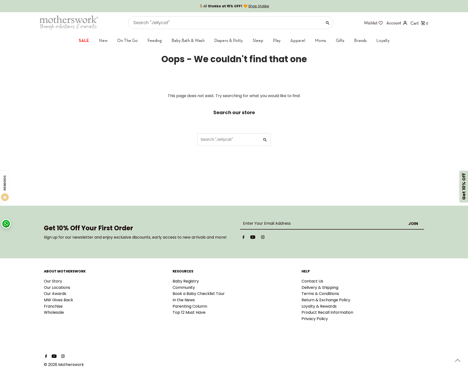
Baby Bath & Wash (188, 40)
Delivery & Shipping (320, 287)
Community (184, 287)
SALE (84, 40)
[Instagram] (262, 238)
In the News (184, 300)
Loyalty (383, 40)
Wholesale (54, 312)
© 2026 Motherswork (64, 364)
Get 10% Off (464, 186)
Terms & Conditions (320, 293)
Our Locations (57, 287)
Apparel (297, 40)
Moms (320, 40)
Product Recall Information (327, 312)
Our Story (53, 281)
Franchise (53, 306)
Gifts (340, 40)
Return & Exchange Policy (326, 300)
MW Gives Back (58, 300)
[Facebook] (243, 238)
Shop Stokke (258, 6)
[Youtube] (252, 238)
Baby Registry (186, 281)
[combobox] (224, 23)
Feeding (154, 40)
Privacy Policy (315, 319)
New (103, 40)
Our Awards (55, 293)
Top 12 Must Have (189, 312)
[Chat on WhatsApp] (6, 223)
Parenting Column (190, 306)
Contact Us (312, 281)
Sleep (258, 40)
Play (277, 40)
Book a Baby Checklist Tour (199, 293)
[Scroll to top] (457, 360)
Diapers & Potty (228, 40)
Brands (360, 40)
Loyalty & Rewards (319, 306)
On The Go (127, 40)
